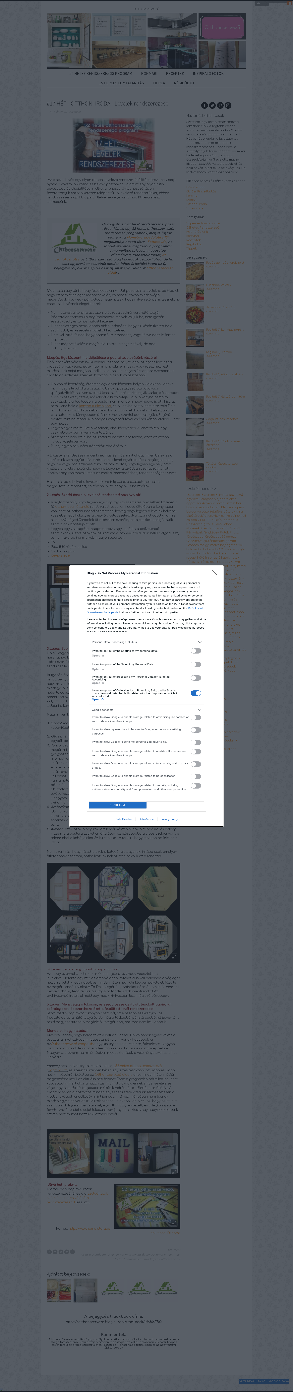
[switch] (196, 651)
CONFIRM (117, 804)
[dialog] (146, 696)
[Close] (215, 573)
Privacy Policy (169, 819)
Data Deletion (124, 819)
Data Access (146, 819)
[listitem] (146, 642)
